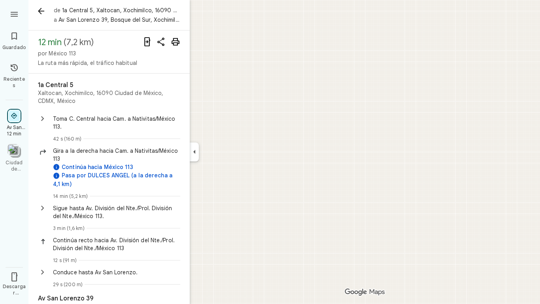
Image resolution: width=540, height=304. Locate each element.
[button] (116, 155)
